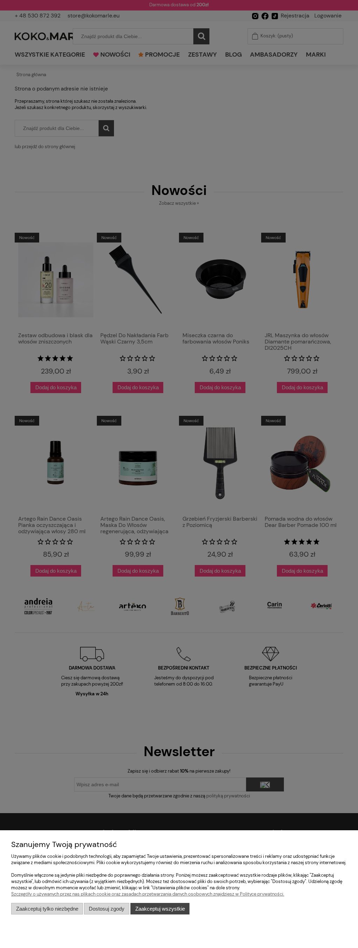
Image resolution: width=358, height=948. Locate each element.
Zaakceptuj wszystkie (160, 909)
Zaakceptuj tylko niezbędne (47, 909)
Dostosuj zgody (106, 909)
